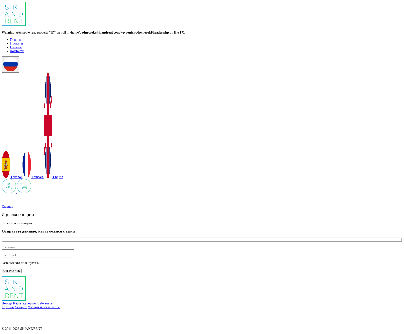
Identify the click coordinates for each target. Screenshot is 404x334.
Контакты (17, 51)
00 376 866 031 (12, 321)
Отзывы (16, 47)
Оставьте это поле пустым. (21, 263)
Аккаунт (21, 307)
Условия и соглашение (44, 307)
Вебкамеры (45, 303)
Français (37, 177)
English (57, 177)
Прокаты (16, 43)
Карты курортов (24, 303)
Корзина (8, 307)
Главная (15, 39)
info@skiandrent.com (16, 314)
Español (16, 177)
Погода (7, 303)
